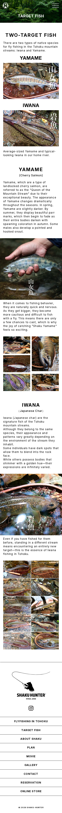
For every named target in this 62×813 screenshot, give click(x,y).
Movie (31, 756)
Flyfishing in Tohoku (31, 721)
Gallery (31, 765)
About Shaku (30, 738)
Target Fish (31, 730)
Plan (31, 747)
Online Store (31, 791)
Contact (31, 773)
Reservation (31, 782)
